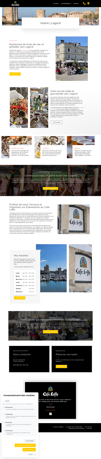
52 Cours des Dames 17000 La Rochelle (19, 360)
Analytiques (9, 414)
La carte (55, 3)
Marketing (8, 422)
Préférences (9, 430)
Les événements (66, 3)
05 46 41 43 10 (20, 365)
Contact (76, 3)
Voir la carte (50, 407)
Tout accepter (29, 449)
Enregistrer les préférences (25, 445)
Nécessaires (9, 407)
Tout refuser (29, 441)
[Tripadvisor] (50, 414)
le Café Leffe (25, 50)
